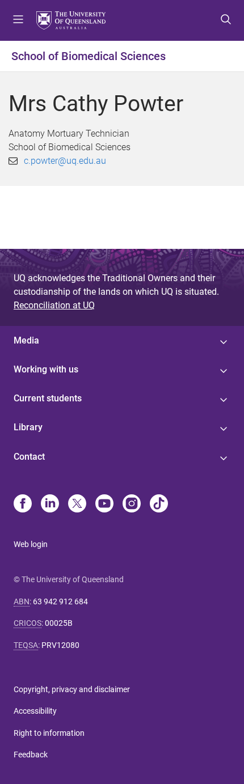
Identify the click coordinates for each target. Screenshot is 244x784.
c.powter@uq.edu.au (65, 160)
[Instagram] (132, 504)
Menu (18, 20)
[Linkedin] (50, 504)
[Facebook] (23, 504)
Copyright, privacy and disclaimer (72, 689)
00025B (59, 623)
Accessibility (35, 710)
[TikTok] (159, 504)
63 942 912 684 (60, 601)
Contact (29, 456)
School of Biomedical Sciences (88, 56)
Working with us (46, 369)
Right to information (49, 733)
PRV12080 (60, 645)
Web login (31, 544)
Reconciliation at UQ (54, 305)
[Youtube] (104, 504)
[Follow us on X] (77, 504)
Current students (48, 398)
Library (28, 427)
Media (26, 340)
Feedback (31, 754)
